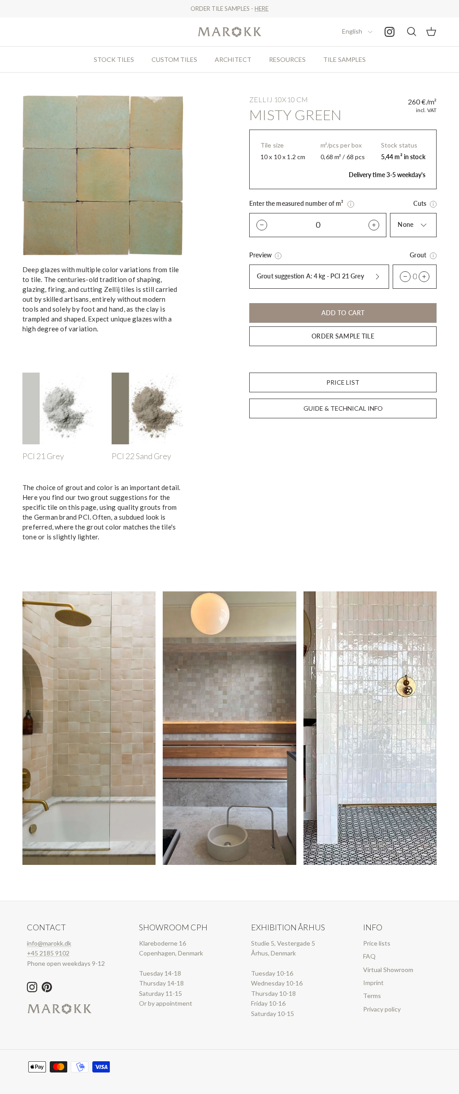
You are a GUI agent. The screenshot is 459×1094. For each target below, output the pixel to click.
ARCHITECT (233, 59)
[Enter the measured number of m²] (350, 204)
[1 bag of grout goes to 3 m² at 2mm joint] (433, 255)
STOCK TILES (114, 59)
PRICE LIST (342, 382)
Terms (372, 995)
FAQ (369, 956)
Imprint (373, 982)
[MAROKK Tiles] (229, 31)
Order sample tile (343, 336)
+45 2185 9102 (48, 953)
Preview (261, 255)
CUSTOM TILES (174, 59)
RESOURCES (287, 59)
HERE (261, 8)
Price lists (376, 943)
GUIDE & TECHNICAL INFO (343, 408)
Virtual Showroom (388, 969)
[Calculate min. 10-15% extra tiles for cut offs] (433, 204)
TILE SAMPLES (344, 59)
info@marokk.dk (49, 943)
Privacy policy (382, 1009)
